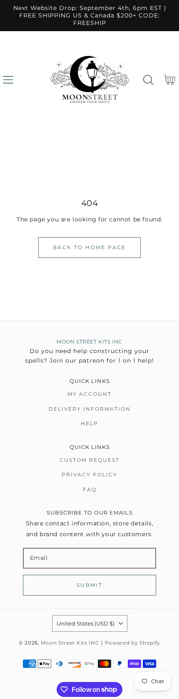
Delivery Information (90, 409)
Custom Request (89, 460)
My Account (89, 394)
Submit (89, 585)
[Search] (148, 80)
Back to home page (89, 247)
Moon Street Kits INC (70, 643)
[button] (8, 80)
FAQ (90, 489)
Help (89, 423)
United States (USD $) (85, 623)
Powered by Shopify (133, 643)
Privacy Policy (89, 474)
